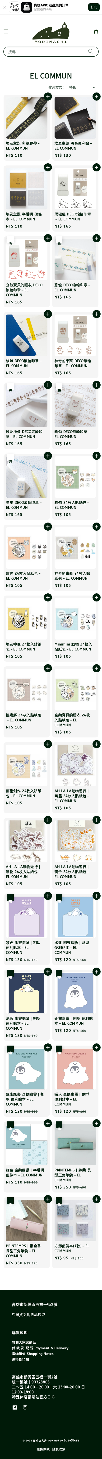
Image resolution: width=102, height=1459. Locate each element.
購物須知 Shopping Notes (33, 1354)
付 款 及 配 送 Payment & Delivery (40, 1348)
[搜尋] (90, 51)
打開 (94, 7)
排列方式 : (56, 87)
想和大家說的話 (24, 1342)
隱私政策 (58, 1449)
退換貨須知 (20, 1359)
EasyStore (71, 1440)
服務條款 (43, 1449)
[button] (6, 32)
